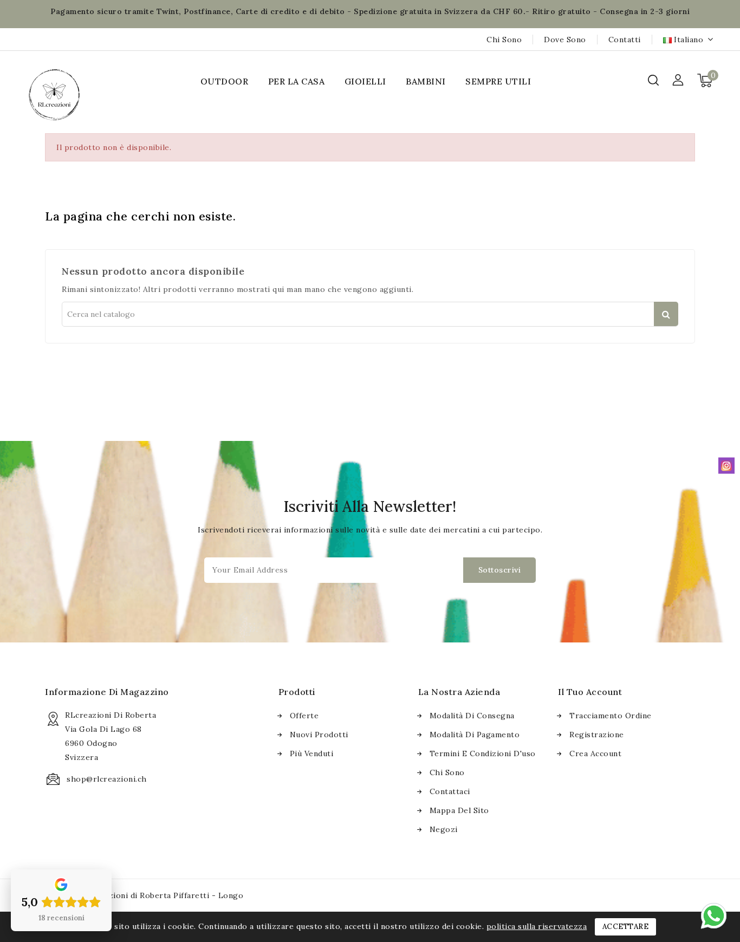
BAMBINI (426, 81)
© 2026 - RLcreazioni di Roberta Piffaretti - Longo (144, 895)
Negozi (444, 829)
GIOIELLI (365, 81)
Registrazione (596, 734)
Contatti (624, 39)
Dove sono (565, 39)
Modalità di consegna (472, 715)
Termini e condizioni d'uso (483, 753)
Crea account (595, 753)
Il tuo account (590, 691)
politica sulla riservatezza (536, 926)
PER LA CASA (296, 81)
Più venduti (312, 753)
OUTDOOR (224, 81)
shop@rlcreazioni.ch (107, 779)
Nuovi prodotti (319, 734)
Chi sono (504, 39)
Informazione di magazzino (107, 691)
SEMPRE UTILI (498, 81)
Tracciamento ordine (610, 715)
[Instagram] (726, 465)
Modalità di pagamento (475, 734)
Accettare (625, 926)
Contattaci (450, 791)
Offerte (304, 715)
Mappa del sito (459, 810)
